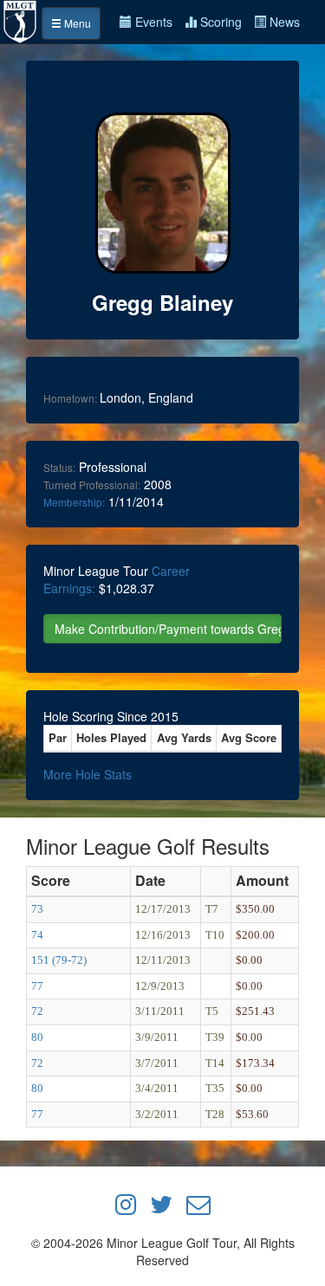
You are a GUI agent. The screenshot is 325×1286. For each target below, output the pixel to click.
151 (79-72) (59, 959)
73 (37, 908)
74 (37, 934)
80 (37, 1037)
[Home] (21, 20)
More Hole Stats (87, 774)
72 (37, 1011)
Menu (76, 23)
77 (37, 985)
